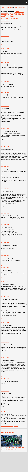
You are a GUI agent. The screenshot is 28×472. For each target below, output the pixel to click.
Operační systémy (9, 7)
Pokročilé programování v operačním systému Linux (12, 14)
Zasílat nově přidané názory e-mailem (9, 18)
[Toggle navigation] (26, 2)
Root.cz (2, 7)
